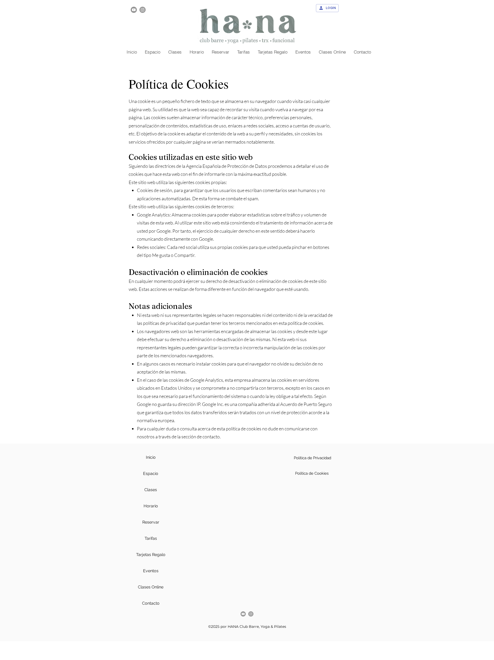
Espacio (150, 473)
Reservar (150, 522)
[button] (332, 52)
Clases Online (150, 587)
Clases (150, 489)
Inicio (151, 457)
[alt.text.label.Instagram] (142, 10)
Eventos (150, 570)
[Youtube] (134, 10)
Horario (151, 505)
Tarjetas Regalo (150, 554)
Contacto (151, 603)
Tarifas (151, 538)
